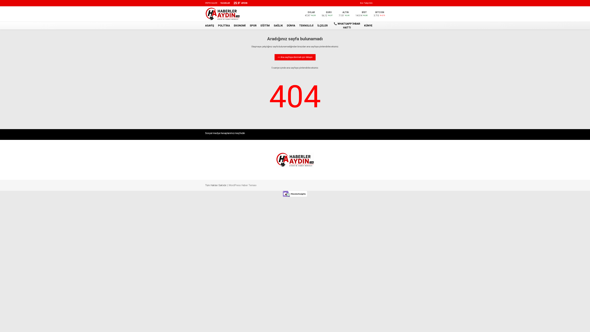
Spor (253, 25)
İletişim (558, 78)
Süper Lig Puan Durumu (566, 88)
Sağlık (278, 25)
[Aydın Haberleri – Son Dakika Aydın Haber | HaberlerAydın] (222, 20)
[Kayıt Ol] (377, 26)
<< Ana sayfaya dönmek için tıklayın (295, 57)
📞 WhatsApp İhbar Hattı (347, 25)
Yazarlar (559, 36)
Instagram (571, 162)
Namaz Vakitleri (563, 112)
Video (558, 30)
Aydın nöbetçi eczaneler (566, 65)
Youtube (571, 170)
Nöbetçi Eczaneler (564, 85)
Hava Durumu (561, 75)
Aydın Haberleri (562, 62)
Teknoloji (306, 25)
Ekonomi (240, 25)
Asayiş (209, 25)
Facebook (570, 148)
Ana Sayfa (560, 17)
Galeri (558, 23)
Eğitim (265, 25)
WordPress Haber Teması (242, 185)
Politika (224, 25)
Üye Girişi (559, 49)
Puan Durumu (562, 118)
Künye (558, 81)
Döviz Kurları (561, 72)
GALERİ (211, 3)
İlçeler (322, 25)
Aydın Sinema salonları (566, 68)
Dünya (291, 25)
